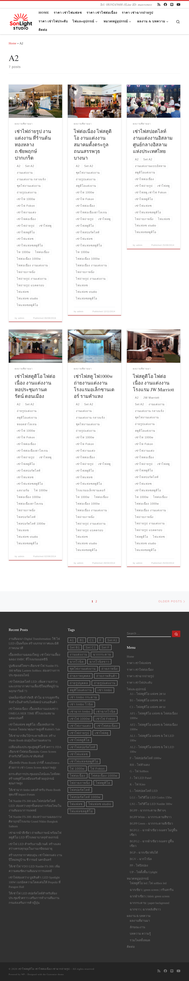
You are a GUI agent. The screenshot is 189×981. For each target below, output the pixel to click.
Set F (105, 647)
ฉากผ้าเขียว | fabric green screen (149, 896)
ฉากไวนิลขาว (99, 661)
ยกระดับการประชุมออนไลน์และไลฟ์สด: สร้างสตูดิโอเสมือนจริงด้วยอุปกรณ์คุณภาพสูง (35, 778)
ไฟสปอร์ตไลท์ (80, 789)
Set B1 (75, 647)
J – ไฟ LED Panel (140, 778)
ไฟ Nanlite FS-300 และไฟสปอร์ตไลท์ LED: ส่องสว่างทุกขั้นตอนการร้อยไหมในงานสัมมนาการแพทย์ (35, 805)
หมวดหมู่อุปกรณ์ (138, 878)
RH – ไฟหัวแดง (140, 765)
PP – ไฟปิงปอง (139, 865)
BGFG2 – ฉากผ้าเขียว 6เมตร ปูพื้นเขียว (152, 844)
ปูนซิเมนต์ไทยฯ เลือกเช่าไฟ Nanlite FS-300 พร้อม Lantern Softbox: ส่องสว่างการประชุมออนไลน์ (34, 670)
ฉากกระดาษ (102, 654)
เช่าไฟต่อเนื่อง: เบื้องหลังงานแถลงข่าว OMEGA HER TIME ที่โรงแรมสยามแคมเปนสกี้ (33, 713)
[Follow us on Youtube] (178, 4)
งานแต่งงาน (78, 654)
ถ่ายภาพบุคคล (80, 676)
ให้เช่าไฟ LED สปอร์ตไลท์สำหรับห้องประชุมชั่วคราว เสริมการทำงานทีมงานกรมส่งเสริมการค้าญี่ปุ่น (34, 898)
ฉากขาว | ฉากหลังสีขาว (145, 909)
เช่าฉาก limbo (80, 711)
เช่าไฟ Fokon (105, 718)
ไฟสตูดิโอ (103, 782)
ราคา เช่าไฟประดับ (139, 682)
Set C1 (91, 647)
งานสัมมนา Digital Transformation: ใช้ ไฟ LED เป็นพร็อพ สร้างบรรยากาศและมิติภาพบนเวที (34, 643)
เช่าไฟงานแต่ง (80, 725)
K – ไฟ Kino (137, 784)
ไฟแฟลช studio (99, 804)
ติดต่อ (131, 946)
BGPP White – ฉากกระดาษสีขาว (150, 817)
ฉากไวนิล (77, 661)
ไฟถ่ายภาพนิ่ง (80, 782)
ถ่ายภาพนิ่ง (110, 668)
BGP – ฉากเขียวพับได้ (144, 852)
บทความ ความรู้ (140, 933)
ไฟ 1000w (77, 768)
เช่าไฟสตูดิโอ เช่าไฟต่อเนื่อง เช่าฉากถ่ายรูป (44, 969)
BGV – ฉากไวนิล (141, 859)
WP (23, 974)
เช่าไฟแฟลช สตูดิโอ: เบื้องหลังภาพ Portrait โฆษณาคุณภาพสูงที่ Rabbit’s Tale (34, 727)
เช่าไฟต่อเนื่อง (107, 725)
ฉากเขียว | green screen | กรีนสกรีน (151, 890)
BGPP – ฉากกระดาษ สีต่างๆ (148, 810)
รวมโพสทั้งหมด (140, 940)
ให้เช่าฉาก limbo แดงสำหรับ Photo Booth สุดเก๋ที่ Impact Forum (35, 792)
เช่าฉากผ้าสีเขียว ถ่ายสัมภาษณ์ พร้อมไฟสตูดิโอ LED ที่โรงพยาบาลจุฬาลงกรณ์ (35, 835)
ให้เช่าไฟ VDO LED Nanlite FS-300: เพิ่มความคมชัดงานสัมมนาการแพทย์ (34, 869)
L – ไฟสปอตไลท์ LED (144, 791)
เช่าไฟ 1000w (80, 718)
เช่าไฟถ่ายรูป (79, 733)
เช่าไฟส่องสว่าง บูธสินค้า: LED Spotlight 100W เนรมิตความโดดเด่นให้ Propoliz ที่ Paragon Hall (35, 882)
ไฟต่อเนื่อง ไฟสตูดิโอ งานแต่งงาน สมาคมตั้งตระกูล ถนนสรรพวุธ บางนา (93, 144)
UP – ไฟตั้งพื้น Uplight (143, 872)
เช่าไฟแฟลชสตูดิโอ (84, 761)
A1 (72, 640)
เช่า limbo (105, 690)
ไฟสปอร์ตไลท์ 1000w (85, 797)
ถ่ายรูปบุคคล (79, 683)
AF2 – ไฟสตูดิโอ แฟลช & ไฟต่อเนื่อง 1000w (154, 727)
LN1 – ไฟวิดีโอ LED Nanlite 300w (151, 804)
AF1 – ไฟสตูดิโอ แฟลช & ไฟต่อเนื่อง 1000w (154, 716)
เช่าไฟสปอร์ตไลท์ (82, 747)
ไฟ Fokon (97, 768)
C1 (92, 640)
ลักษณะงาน (137, 927)
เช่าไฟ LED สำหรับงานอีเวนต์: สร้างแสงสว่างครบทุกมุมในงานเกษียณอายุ (35, 846)
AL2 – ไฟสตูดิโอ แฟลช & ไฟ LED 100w (152, 749)
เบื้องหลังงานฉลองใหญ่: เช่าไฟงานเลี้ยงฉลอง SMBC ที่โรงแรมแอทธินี (34, 657)
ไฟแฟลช (76, 804)
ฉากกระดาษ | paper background (149, 903)
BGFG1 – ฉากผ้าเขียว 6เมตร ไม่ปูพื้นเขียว (153, 833)
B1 (82, 640)
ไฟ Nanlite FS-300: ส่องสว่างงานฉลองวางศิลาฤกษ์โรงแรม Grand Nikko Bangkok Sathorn (35, 821)
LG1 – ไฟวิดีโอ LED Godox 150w (151, 797)
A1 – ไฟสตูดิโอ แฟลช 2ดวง (148, 694)
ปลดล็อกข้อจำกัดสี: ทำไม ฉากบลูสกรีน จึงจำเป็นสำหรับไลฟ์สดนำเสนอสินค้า (34, 700)
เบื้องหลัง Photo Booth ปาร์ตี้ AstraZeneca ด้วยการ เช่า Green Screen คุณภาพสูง (34, 765)
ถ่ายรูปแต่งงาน (104, 683)
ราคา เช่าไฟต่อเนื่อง (140, 669)
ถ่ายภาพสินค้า (106, 676)
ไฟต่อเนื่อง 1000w (104, 775)
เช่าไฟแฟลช (79, 754)
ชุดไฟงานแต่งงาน (83, 668)
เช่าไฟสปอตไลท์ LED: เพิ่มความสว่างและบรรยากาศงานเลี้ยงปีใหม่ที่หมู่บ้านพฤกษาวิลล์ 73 (34, 686)
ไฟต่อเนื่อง (77, 775)
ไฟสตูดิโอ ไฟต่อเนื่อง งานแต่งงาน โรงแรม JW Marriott (153, 383)
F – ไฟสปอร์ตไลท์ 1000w (145, 758)
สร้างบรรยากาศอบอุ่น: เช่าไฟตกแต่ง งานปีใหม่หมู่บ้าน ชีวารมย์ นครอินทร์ (35, 857)
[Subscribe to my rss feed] (158, 4)
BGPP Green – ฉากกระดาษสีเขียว (151, 823)
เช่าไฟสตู (102, 733)
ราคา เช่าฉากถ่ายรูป (140, 676)
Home (12, 43)
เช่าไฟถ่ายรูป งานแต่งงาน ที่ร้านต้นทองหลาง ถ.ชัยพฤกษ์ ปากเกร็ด (33, 144)
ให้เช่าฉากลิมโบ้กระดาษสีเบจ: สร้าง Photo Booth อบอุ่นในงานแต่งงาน (32, 738)
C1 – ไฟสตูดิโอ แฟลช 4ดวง (147, 707)
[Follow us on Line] (171, 4)
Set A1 (112, 640)
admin (21, 318)
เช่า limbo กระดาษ (83, 697)
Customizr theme (55, 974)
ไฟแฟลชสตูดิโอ (81, 811)
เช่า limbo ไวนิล (81, 704)
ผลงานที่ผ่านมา (140, 920)
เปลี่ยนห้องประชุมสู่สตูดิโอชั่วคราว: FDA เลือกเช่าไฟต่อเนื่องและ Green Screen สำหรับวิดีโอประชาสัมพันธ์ (35, 751)
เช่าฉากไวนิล (105, 711)
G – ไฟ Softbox (139, 771)
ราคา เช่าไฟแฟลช (139, 663)
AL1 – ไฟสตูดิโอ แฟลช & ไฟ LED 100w (152, 738)
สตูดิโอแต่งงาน (81, 690)
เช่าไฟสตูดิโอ (80, 740)
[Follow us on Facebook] (165, 4)
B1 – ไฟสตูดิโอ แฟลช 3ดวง (147, 700)
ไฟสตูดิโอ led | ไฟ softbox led (148, 883)
